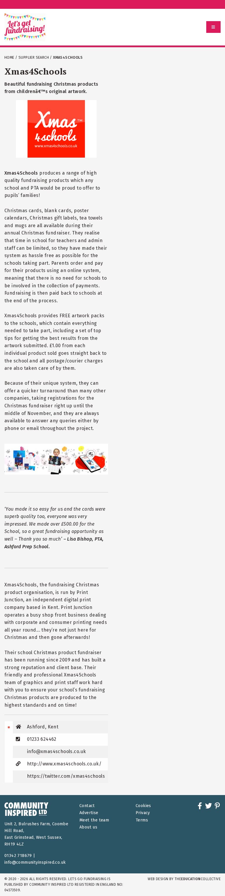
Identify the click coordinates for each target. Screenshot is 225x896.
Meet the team (94, 820)
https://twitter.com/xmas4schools (66, 776)
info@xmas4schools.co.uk (56, 751)
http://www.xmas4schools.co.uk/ (64, 764)
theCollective (198, 879)
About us (88, 827)
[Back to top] (208, 879)
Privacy (143, 812)
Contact (87, 805)
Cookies (143, 805)
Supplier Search (33, 57)
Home (9, 57)
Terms (142, 820)
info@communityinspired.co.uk (35, 862)
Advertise (88, 812)
